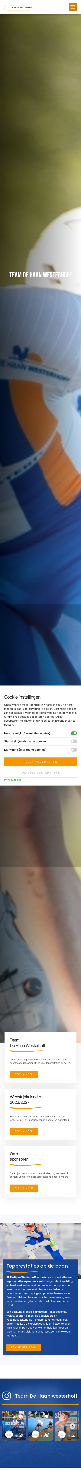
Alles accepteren (40, 762)
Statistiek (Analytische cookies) (26, 741)
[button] (73, 7)
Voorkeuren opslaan (40, 773)
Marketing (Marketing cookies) (25, 749)
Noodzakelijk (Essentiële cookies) (27, 733)
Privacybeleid (12, 779)
